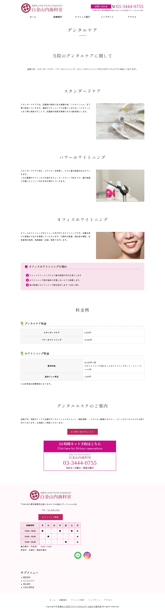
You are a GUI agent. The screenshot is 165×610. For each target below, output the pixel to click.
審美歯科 (27, 577)
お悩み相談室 (28, 587)
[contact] (80, 470)
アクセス (132, 16)
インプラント (107, 16)
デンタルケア (28, 580)
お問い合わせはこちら (83, 431)
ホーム (33, 16)
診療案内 (57, 16)
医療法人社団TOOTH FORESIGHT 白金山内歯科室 (80, 606)
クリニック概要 (51, 517)
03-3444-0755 (54, 509)
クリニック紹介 (82, 16)
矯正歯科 (27, 583)
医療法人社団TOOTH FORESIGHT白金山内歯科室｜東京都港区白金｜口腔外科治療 (42, 8)
